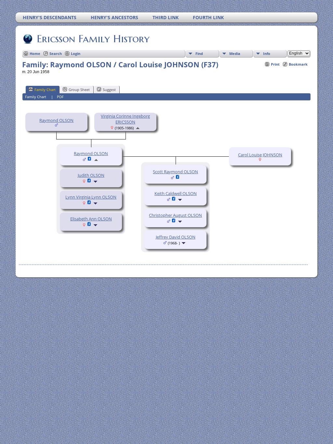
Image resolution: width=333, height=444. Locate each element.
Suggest (109, 89)
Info (266, 53)
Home (35, 53)
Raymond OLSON (56, 120)
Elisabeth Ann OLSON (91, 219)
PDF (60, 96)
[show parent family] (138, 128)
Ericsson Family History (93, 38)
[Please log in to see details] (89, 181)
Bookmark (298, 64)
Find (199, 53)
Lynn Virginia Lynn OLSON (90, 197)
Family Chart (45, 89)
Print (275, 64)
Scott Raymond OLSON (175, 172)
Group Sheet (79, 89)
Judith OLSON (91, 175)
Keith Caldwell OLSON (175, 193)
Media (234, 53)
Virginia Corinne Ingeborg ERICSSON (125, 119)
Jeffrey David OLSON (175, 237)
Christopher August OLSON (175, 215)
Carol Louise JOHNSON (260, 155)
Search (55, 53)
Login (75, 53)
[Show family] (96, 181)
